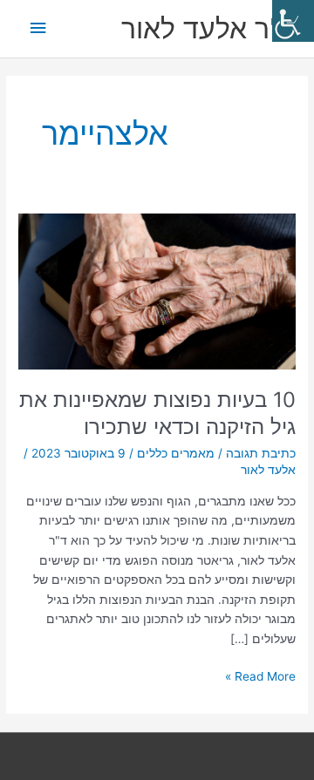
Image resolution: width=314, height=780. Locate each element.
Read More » (260, 675)
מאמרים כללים (176, 453)
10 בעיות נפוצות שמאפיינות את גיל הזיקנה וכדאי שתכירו (157, 413)
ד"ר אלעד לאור (209, 28)
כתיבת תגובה (261, 453)
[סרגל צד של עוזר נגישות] (293, 21)
